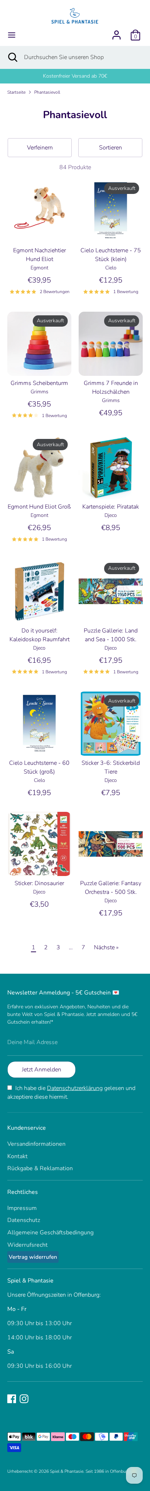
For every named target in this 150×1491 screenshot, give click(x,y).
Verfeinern (40, 148)
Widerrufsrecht (27, 1245)
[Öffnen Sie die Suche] (12, 57)
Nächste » (106, 947)
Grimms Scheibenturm (39, 383)
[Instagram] (24, 1398)
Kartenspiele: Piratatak (110, 507)
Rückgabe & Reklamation (40, 1168)
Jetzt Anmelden (41, 1070)
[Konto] (116, 32)
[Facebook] (11, 1398)
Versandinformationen (36, 1144)
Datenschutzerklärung (75, 1088)
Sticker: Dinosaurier (39, 883)
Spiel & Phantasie (66, 1471)
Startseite (16, 92)
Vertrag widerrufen (33, 1257)
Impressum (22, 1208)
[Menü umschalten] (11, 35)
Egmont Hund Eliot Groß (39, 507)
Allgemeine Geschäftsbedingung (50, 1233)
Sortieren (110, 148)
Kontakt (17, 1156)
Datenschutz (23, 1220)
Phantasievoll (47, 92)
